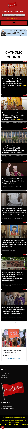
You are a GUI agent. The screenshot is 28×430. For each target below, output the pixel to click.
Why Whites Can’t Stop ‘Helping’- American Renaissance (12, 352)
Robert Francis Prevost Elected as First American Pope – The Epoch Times (13, 181)
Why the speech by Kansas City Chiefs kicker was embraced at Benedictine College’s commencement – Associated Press (12, 276)
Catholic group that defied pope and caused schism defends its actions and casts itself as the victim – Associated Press (13, 83)
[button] (14, 22)
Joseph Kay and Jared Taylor (14, 358)
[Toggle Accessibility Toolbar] (2, 427)
